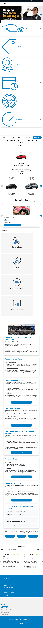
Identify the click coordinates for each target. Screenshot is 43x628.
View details (21, 163)
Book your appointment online (19, 488)
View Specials (10, 536)
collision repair (14, 494)
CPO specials (9, 443)
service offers (19, 490)
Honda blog (9, 393)
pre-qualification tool (21, 465)
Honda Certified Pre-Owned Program (29, 442)
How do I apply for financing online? (13, 518)
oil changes (19, 493)
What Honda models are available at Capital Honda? (16, 511)
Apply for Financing (21, 477)
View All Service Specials (31, 201)
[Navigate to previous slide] (1, 14)
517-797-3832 (11, 585)
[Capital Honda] (4, 3)
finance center (9, 461)
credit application (23, 464)
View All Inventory (21, 171)
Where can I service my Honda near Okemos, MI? (16, 521)
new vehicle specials (21, 389)
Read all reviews (39, 549)
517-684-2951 (10, 583)
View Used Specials (21, 452)
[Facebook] (5, 595)
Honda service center (11, 485)
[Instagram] (7, 595)
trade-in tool (20, 392)
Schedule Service (38, 201)
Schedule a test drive (15, 416)
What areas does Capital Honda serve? (14, 525)
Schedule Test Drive (21, 425)
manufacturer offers (29, 415)
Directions (5, 592)
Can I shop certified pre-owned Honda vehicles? (16, 514)
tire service (29, 493)
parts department (21, 491)
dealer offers (27, 389)
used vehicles (24, 435)
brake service (23, 493)
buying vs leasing (21, 466)
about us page (30, 392)
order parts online (29, 491)
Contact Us (21, 402)
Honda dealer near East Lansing (29, 395)
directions (35, 396)
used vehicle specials (20, 441)
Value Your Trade (21, 536)
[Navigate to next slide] (42, 14)
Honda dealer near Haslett (19, 396)
